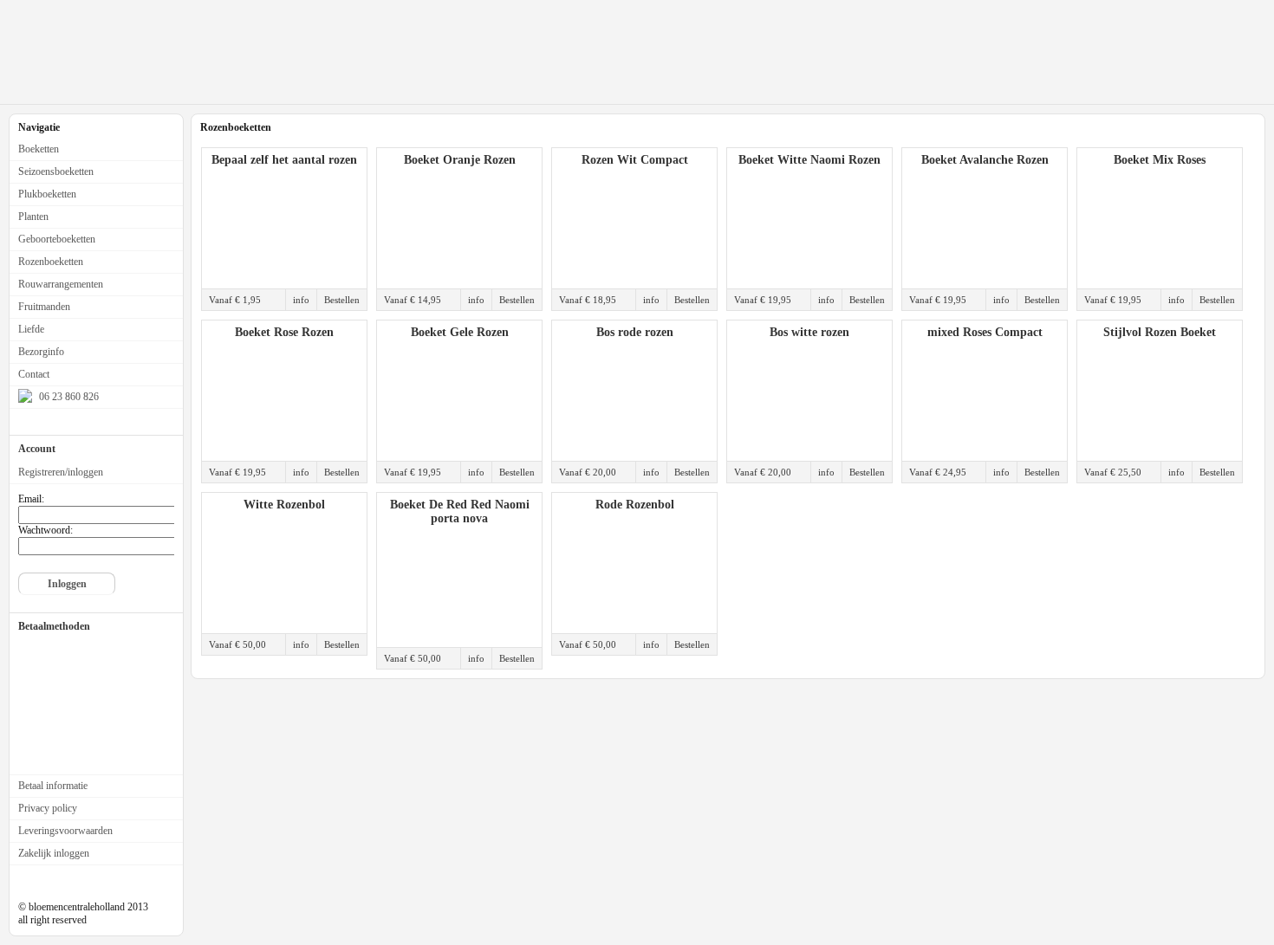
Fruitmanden (44, 307)
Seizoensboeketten (56, 171)
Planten (33, 216)
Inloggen (67, 584)
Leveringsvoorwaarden (65, 831)
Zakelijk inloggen (53, 853)
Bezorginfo (41, 352)
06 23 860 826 (67, 397)
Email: (31, 499)
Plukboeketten (47, 194)
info (301, 300)
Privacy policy (47, 808)
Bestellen (342, 300)
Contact (33, 374)
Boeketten (38, 149)
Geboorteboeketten (56, 239)
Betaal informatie (53, 786)
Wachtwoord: (45, 530)
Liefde (31, 329)
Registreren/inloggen (60, 472)
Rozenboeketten (50, 262)
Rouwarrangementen (60, 284)
